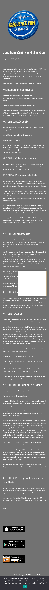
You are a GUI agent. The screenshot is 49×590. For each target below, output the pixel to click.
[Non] (46, 583)
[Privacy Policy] (32, 283)
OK (25, 586)
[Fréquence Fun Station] (24, 25)
